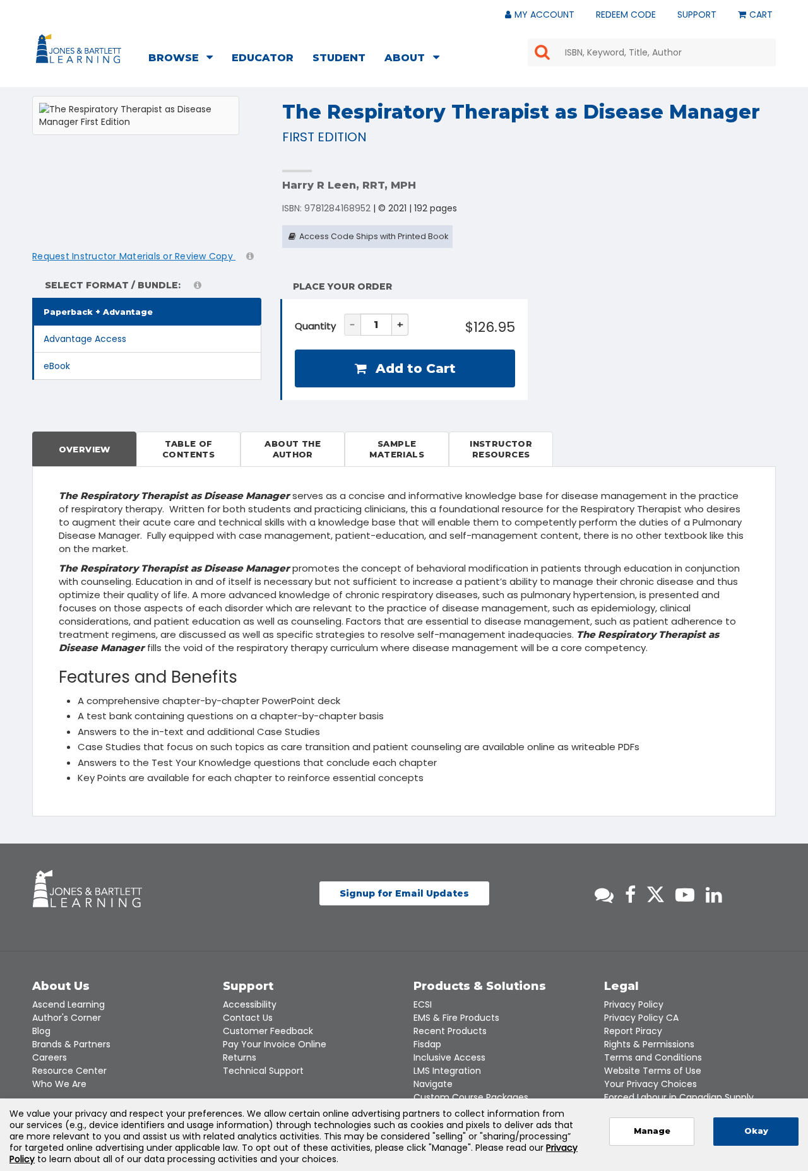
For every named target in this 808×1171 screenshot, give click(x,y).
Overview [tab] (84, 449)
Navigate (433, 1084)
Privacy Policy (633, 1004)
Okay (756, 1131)
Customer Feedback (268, 1031)
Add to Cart (414, 368)
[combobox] (652, 52)
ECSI (422, 1004)
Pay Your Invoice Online (274, 1044)
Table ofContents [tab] (188, 448)
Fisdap (427, 1044)
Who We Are (59, 1084)
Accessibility (249, 1004)
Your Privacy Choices (650, 1084)
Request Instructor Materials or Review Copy (133, 256)
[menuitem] (184, 59)
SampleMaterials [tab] (396, 448)
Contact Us (248, 1017)
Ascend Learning (68, 1004)
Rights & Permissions (649, 1044)
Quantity (315, 325)
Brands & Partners (71, 1044)
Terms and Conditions (653, 1057)
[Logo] (80, 51)
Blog (41, 1031)
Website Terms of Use (652, 1070)
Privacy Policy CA (641, 1017)
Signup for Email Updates (404, 893)
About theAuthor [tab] (292, 448)
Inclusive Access (449, 1057)
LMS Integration (447, 1070)
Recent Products (450, 1031)
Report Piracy (633, 1031)
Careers (49, 1057)
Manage (652, 1131)
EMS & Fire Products (456, 1017)
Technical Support (263, 1070)
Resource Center (69, 1070)
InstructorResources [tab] (501, 448)
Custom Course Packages (470, 1097)
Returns (239, 1057)
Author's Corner (66, 1017)
